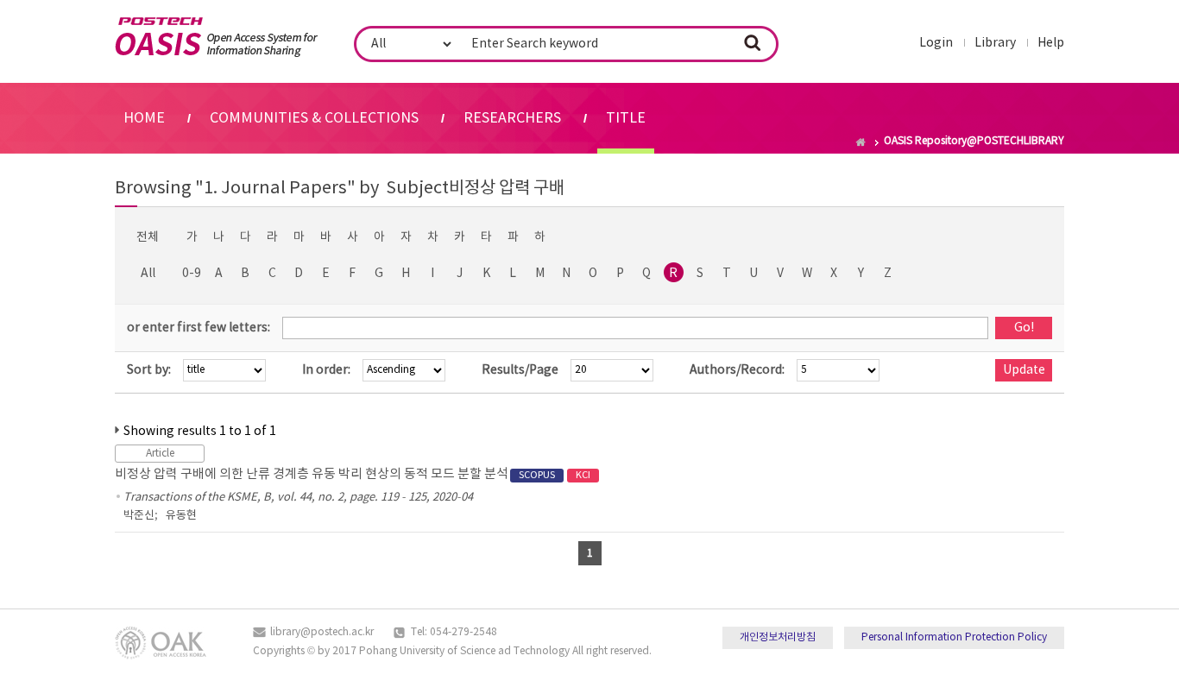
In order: (326, 370)
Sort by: (149, 370)
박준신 (138, 515)
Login (936, 43)
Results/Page (520, 370)
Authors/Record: (737, 370)
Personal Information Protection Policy (954, 637)
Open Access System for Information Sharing (216, 37)
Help (1050, 43)
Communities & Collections (314, 118)
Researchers (512, 118)
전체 (147, 237)
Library (995, 43)
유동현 (181, 515)
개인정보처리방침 (778, 637)
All (148, 274)
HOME (144, 118)
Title (626, 118)
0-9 (191, 274)
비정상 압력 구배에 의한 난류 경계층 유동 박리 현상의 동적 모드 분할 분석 (352, 474)
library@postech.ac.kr (322, 632)
